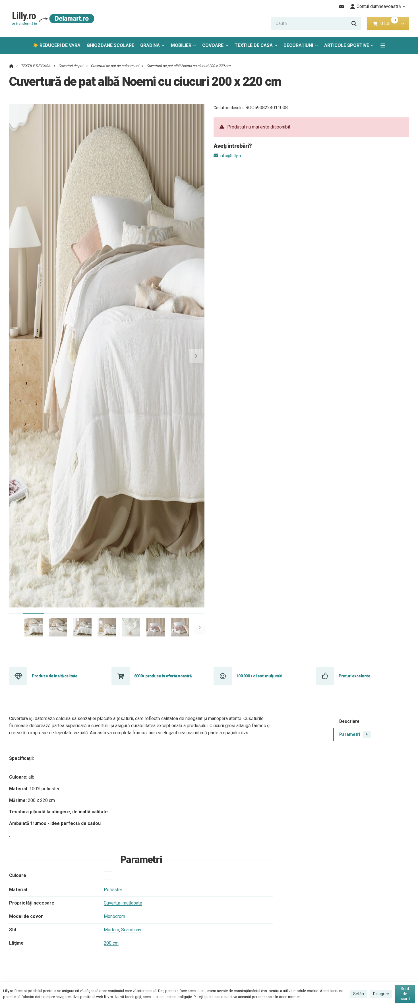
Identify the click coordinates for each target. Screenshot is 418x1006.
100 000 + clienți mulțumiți (259, 676)
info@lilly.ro (231, 155)
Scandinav (131, 929)
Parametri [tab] (353, 734)
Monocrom (114, 916)
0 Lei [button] (388, 23)
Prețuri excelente (354, 676)
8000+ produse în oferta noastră (163, 676)
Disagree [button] (381, 994)
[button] (402, 23)
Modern (111, 929)
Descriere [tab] (349, 721)
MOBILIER (181, 45)
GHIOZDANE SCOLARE (110, 45)
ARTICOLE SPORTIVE (346, 45)
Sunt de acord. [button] (405, 993)
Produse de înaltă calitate (54, 676)
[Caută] (354, 23)
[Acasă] (52, 18)
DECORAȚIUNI (298, 45)
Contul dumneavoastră (379, 6)
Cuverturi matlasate (123, 903)
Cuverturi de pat (70, 66)
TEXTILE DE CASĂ (254, 45)
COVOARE (213, 45)
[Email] (341, 6)
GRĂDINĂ (150, 45)
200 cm (111, 943)
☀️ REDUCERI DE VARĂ (56, 45)
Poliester (113, 889)
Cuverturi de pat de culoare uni (115, 66)
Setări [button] (358, 994)
